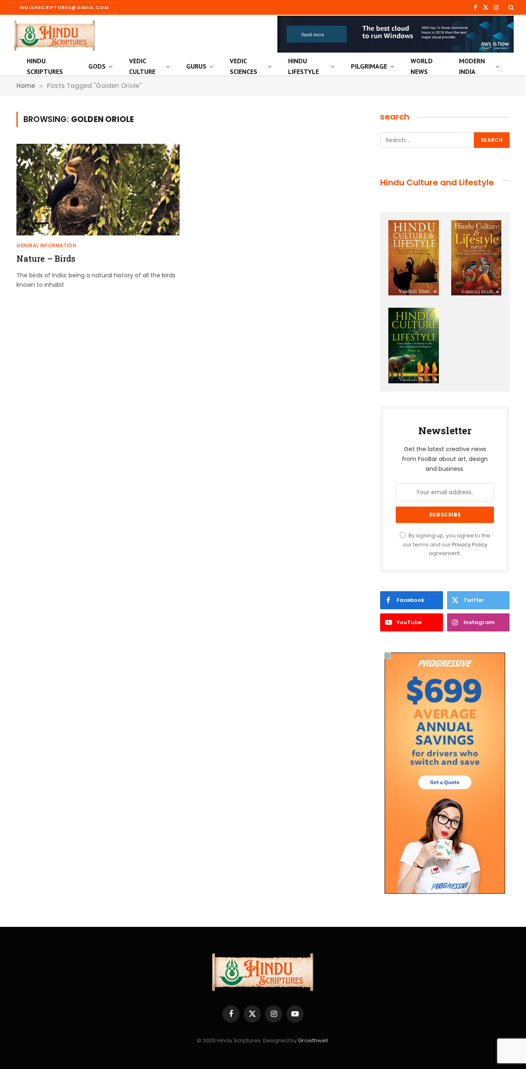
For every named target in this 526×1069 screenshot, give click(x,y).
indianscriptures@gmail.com (64, 7)
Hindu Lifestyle (303, 66)
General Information (46, 245)
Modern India (472, 66)
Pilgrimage (369, 66)
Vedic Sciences (243, 66)
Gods (97, 66)
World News (422, 66)
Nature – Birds (45, 258)
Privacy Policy (469, 544)
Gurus (196, 66)
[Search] (510, 7)
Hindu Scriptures (45, 66)
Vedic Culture (142, 66)
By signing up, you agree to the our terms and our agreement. (446, 544)
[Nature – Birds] (98, 189)
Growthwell (313, 1040)
